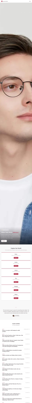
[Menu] (30, 1)
